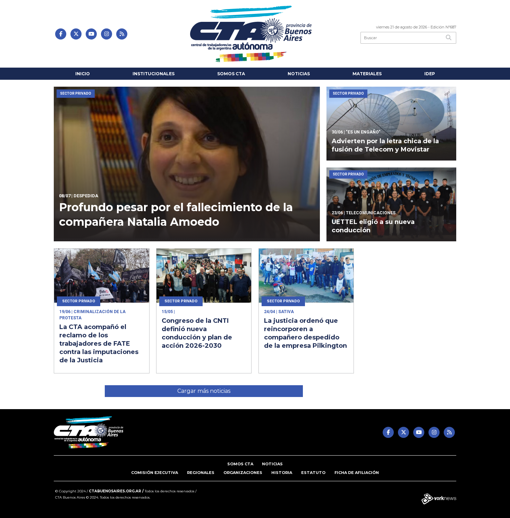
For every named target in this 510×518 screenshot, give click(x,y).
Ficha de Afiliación (356, 472)
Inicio (82, 73)
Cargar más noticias (203, 391)
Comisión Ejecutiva (154, 472)
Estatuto (313, 472)
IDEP (429, 73)
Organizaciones (242, 472)
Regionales (200, 472)
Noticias (299, 73)
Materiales (367, 73)
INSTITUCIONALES (154, 73)
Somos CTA (231, 73)
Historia (281, 472)
